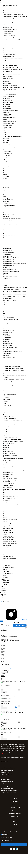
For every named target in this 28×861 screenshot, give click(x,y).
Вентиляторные (6, 241)
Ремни (4, 237)
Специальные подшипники (9, 235)
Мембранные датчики (8, 206)
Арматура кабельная (8, 528)
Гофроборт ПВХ (6, 267)
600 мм (2, 655)
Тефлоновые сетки (7, 313)
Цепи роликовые (7, 464)
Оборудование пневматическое (10, 496)
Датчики (5, 212)
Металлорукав (6, 399)
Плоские (5, 242)
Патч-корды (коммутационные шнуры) (12, 468)
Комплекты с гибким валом (10, 85)
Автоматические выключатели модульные (13, 14)
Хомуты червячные (8, 412)
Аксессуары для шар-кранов (9, 541)
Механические (7, 108)
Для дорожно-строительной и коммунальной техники (15, 161)
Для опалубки (7, 98)
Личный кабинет (4, 592)
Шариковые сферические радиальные (12, 224)
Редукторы (7, 201)
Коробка (5, 403)
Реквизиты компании (15, 813)
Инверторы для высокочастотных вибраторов (15, 145)
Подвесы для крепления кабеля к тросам (13, 441)
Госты (4, 575)
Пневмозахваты (6, 505)
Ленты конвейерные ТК (8, 259)
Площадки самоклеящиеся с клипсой (12, 439)
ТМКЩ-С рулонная (7, 151)
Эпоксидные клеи (7, 353)
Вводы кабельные (7, 530)
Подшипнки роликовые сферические (11, 225)
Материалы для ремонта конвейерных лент (13, 58)
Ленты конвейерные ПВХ (8, 265)
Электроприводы (8, 128)
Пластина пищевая (7, 170)
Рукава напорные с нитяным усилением (12, 366)
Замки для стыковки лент (9, 54)
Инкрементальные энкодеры (9, 214)
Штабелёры (6, 187)
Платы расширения (8, 31)
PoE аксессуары (6, 481)
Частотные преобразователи (8, 768)
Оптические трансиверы (8, 485)
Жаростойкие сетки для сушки (10, 305)
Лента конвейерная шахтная (9, 269)
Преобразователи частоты (9, 6)
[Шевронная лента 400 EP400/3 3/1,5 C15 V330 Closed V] (11, 726)
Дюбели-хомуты (8, 433)
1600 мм (3, 652)
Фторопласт (6, 176)
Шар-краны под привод (8, 539)
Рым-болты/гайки (8, 451)
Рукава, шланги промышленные (10, 364)
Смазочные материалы (8, 361)
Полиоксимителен (7, 180)
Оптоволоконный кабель (9, 48)
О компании (15, 810)
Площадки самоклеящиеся (10, 424)
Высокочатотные (8, 102)
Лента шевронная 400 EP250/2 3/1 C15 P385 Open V (12, 712)
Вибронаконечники (8, 130)
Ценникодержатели (9, 425)
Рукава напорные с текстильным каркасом (13, 368)
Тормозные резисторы (8, 22)
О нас (2, 564)
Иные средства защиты (8, 326)
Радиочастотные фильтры (9, 35)
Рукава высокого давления (9, 381)
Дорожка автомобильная (9, 159)
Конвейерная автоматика (9, 205)
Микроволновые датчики (9, 210)
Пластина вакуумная (7, 164)
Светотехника (6, 278)
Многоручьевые (8, 250)
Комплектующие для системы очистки (13, 69)
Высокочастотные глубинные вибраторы (14, 87)
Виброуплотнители (7, 114)
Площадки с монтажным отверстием (13, 420)
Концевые (6, 395)
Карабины (6, 445)
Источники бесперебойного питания (11, 74)
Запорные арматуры (7, 536)
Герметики (5, 334)
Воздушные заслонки (8, 556)
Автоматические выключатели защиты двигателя (14, 46)
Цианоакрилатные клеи (8, 330)
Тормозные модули (7, 203)
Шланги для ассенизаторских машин (11, 383)
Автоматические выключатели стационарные (13, 8)
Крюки (6, 449)
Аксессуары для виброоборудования (11, 147)
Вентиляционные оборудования (10, 554)
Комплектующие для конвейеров (10, 52)
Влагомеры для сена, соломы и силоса (11, 274)
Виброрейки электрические (9, 121)
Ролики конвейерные (8, 76)
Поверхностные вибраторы (9, 89)
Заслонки (6, 140)
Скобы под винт (8, 429)
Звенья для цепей (7, 462)
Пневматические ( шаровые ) (11, 110)
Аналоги (5, 584)
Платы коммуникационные (10, 29)
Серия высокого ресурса (10, 94)
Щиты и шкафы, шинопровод (10, 455)
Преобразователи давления (9, 42)
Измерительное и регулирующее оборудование (14, 489)
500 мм (2, 654)
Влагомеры (5, 273)
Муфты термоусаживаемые (9, 394)
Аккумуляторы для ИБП (6, 774)
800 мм (2, 658)
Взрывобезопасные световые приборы (12, 282)
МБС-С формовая (7, 157)
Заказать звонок (14, 844)
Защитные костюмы (7, 321)
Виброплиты (7, 115)
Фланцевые (7, 104)
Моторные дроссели (9, 523)
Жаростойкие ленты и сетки (9, 300)
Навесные (6, 81)
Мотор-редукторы (8, 199)
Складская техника (7, 185)
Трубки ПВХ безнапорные (9, 385)
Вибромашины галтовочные (9, 117)
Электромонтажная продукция (10, 392)
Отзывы (5, 569)
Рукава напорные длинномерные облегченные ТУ (14, 373)
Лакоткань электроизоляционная (11, 307)
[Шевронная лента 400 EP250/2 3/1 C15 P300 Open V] (11, 695)
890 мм (2, 661)
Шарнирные (6, 227)
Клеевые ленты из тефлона (9, 315)
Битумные (6, 341)
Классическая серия (8, 90)
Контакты (3, 590)
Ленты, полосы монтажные (10, 437)
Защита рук (5, 323)
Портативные (7, 83)
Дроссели (5, 521)
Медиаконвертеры (7, 487)
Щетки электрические (8, 62)
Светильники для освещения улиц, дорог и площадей (15, 287)
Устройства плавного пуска (9, 10)
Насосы (4, 196)
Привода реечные (7, 500)
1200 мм (3, 648)
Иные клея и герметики (8, 359)
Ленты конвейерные (7, 256)
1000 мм (3, 645)
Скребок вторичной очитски (11, 67)
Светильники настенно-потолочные (11, 289)
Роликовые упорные (7, 231)
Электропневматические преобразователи (13, 504)
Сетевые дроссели (8, 524)
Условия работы (7, 565)
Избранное (3, 595)
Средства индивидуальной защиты (11, 319)
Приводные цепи (7, 460)
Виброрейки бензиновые (8, 123)
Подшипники (6, 216)
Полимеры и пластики (8, 172)
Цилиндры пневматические (9, 498)
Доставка (3, 588)
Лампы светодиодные (8, 298)
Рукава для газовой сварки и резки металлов (13, 379)
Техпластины (6, 149)
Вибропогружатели (7, 125)
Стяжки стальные (8, 410)
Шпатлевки (5, 349)
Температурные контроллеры (10, 490)
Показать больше (5, 664)
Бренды (3, 560)
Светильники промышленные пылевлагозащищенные (15, 296)
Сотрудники (6, 577)
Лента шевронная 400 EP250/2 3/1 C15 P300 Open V (12, 696)
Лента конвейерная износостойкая (11, 271)
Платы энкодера (8, 27)
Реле (4, 50)
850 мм (2, 660)
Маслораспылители (7, 509)
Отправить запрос (19, 625)
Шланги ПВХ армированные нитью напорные (13, 386)
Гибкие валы (7, 132)
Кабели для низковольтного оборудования (13, 39)
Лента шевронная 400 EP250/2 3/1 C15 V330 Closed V (13, 681)
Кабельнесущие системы (8, 526)
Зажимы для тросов (9, 443)
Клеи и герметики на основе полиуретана (12, 351)
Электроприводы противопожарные (11, 546)
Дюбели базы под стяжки (10, 418)
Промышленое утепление (9, 309)
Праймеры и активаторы (9, 357)
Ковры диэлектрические (8, 162)
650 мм (2, 657)
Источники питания (7, 71)
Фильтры (5, 515)
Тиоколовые (7, 339)
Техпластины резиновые (6, 775)
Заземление (5, 401)
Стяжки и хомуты (7, 405)
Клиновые (5, 246)
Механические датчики (8, 208)
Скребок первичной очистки (10, 65)
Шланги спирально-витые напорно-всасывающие (14, 388)
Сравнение (3, 594)
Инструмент (6, 324)
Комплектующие (7, 127)
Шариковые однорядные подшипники (12, 218)
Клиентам (3, 579)
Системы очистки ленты (8, 63)
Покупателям (6, 582)
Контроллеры (6, 507)
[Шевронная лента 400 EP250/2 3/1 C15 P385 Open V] (11, 711)
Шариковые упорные (8, 229)
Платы (4, 25)
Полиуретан (6, 178)
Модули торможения (8, 23)
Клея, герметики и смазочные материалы (12, 328)
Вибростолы (6, 112)
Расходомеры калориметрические (11, 494)
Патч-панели (6, 476)
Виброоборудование (8, 78)
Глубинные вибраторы (8, 80)
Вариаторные (7, 248)
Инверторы (5, 142)
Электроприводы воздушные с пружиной (12, 550)
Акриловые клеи (7, 355)
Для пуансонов (7, 106)
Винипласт (5, 182)
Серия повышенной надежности (11, 92)
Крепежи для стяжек (9, 416)
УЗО (5, 134)
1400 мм (3, 651)
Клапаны (5, 513)
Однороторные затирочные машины (13, 136)
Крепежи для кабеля (9, 427)
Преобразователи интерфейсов (10, 41)
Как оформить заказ (8, 573)
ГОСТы (15, 824)
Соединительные (8, 397)
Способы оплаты (15, 807)
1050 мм (3, 646)
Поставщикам (6, 580)
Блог (2, 586)
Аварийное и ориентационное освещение (12, 280)
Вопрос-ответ (6, 571)
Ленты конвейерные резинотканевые (11, 257)
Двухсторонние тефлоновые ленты (11, 304)
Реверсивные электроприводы (10, 552)
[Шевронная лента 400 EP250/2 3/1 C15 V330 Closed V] (11, 679)
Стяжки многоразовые (9, 408)
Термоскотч (6, 311)
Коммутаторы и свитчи (8, 483)
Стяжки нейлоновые (9, 406)
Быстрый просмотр (5, 679)
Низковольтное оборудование (10, 5)
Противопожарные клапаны (9, 558)
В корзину (4, 692)
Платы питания (7, 33)
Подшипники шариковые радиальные (11, 233)
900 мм (2, 662)
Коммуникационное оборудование (11, 480)
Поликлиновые (6, 239)
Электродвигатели (7, 198)
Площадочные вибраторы (7, 781)
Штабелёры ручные (9, 188)
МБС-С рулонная (6, 155)
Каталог (3, 3)
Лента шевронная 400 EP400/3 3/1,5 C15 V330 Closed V (13, 728)
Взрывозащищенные (9, 96)
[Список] (4, 676)
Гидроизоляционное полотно (10, 302)
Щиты (4, 456)
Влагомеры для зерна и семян (10, 276)
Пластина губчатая (7, 166)
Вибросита (5, 119)
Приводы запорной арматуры (10, 543)
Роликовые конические (8, 222)
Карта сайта (4, 761)
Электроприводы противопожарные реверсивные (14, 548)
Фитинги (5, 517)
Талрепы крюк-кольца (9, 453)
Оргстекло (5, 183)
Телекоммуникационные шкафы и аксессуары (13, 458)
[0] (25, 628)
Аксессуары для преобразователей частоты (13, 37)
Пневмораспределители (8, 502)
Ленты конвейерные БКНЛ (9, 261)
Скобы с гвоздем (8, 431)
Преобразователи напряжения (10, 44)
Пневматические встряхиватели (10, 519)
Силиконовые (7, 337)
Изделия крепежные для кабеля (10, 414)
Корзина (3, 596)
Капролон (5, 174)
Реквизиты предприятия (8, 567)
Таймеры (5, 492)
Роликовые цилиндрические (9, 220)
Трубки (4, 511)
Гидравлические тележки (8, 192)
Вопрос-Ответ (15, 816)
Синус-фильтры (6, 20)
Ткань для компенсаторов (9, 317)
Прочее (4, 390)
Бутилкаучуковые (8, 343)
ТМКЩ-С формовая (7, 153)
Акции (2, 562)
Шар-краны (7, 138)
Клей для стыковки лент (8, 56)
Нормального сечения (9, 252)
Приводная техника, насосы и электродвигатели (14, 194)
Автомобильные (8, 100)
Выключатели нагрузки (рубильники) (11, 12)
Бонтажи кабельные (9, 435)
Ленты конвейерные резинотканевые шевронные (14, 263)
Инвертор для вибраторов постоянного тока (15, 143)
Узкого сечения (7, 254)
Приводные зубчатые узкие (9, 244)
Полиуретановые (8, 345)
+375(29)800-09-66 (7, 605)
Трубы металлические (8, 532)
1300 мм (3, 649)
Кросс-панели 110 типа (8, 474)
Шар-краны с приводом (8, 537)
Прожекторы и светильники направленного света (14, 294)
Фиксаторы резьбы (7, 332)
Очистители (6, 363)
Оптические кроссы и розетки (10, 478)
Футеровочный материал (9, 60)
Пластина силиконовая (8, 168)
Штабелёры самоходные (10, 190)
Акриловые (7, 335)
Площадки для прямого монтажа (12, 422)
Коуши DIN (6, 447)
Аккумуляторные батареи (9, 72)
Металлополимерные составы (10, 347)
